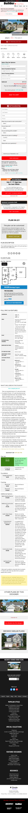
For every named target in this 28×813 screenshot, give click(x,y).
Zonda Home (14, 780)
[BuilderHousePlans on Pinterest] (16, 689)
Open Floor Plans (14, 739)
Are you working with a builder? (9, 131)
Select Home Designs (14, 758)
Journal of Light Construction (14, 778)
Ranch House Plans (14, 717)
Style (5, 45)
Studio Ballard (14, 761)
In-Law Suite (14, 735)
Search (3, 696)
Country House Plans (14, 711)
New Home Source (14, 774)
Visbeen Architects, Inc (14, 763)
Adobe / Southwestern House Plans (14, 705)
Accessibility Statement (22, 793)
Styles (7, 696)
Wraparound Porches (14, 746)
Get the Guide (14, 211)
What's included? (5, 64)
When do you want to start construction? (12, 121)
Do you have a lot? (6, 126)
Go (17, 679)
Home (2, 45)
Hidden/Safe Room (14, 733)
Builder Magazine (14, 777)
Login (24, 6)
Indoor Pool (14, 736)
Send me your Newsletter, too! (10, 153)
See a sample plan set (14, 388)
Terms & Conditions (11, 11)
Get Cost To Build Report (14, 193)
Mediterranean (14, 714)
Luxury (14, 738)
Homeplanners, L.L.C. (14, 757)
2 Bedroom (14, 730)
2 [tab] (14, 36)
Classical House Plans (14, 708)
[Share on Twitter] (16, 253)
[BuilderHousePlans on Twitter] (14, 689)
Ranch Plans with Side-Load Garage (14, 741)
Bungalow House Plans (14, 707)
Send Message (14, 158)
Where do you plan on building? (10, 135)
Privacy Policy (20, 11)
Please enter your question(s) (9, 143)
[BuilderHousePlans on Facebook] (11, 689)
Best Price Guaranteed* (20, 84)
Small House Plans (14, 742)
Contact (25, 696)
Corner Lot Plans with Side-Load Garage (14, 732)
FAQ (16, 696)
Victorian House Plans (14, 721)
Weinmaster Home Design (14, 764)
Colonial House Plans (14, 710)
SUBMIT (20, 14)
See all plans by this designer (14, 623)
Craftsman (14, 713)
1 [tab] (12, 36)
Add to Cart (14, 95)
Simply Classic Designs (14, 760)
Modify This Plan (14, 236)
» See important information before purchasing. (12, 449)
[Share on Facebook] (14, 253)
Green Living (14, 755)
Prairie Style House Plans (14, 716)
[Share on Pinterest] (19, 253)
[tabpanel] (14, 26)
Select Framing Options (8, 73)
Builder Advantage (14, 775)
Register (20, 6)
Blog (12, 696)
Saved (17, 6)
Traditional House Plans (12, 45)
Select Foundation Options (8, 69)
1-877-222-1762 (19, 90)
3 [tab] (16, 36)
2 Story (14, 744)
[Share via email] (8, 253)
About (19, 696)
